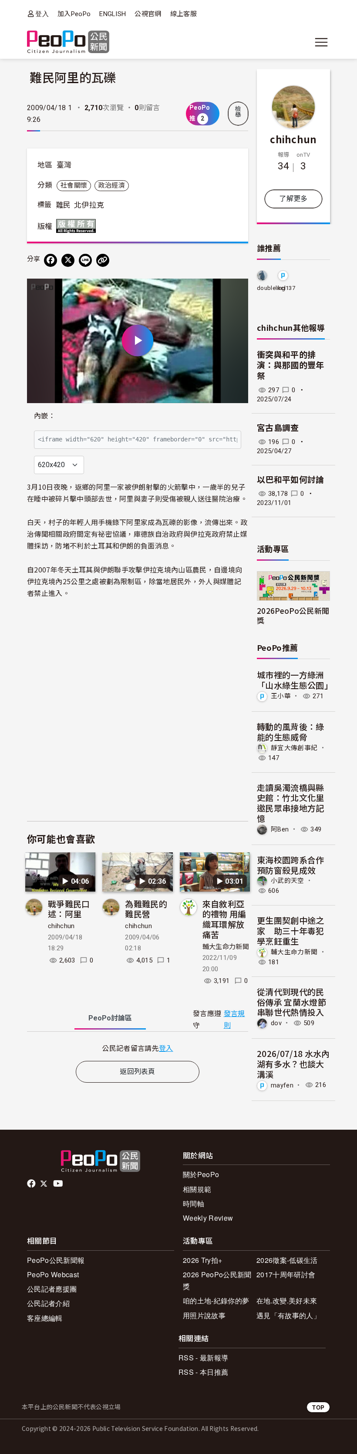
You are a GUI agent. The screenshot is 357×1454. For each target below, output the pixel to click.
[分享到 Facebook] (50, 260)
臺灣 (64, 165)
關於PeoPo (201, 1174)
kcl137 (286, 288)
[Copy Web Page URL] (102, 260)
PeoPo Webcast (53, 1274)
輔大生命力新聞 (225, 947)
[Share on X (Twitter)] (67, 260)
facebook (32, 1183)
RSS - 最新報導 (203, 1358)
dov (276, 1023)
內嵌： (44, 416)
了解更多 (293, 199)
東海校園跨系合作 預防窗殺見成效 (290, 865)
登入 (42, 13)
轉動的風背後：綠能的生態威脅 (290, 731)
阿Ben (280, 829)
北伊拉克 (89, 205)
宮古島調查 (278, 428)
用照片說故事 (204, 1315)
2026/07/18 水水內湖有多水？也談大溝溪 (293, 1063)
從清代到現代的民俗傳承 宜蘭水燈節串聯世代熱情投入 (291, 1002)
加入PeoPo (74, 14)
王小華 (281, 696)
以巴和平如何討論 (290, 480)
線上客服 (183, 14)
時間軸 (193, 1203)
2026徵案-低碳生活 (287, 1260)
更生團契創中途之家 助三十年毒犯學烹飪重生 (290, 930)
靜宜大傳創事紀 (294, 747)
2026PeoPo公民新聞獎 (293, 615)
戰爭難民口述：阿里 (69, 909)
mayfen (282, 1085)
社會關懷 (74, 185)
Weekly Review (208, 1218)
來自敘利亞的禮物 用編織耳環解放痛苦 (224, 919)
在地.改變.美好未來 (286, 1301)
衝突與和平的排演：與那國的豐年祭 (290, 365)
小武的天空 (287, 881)
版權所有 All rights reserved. (78, 226)
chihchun (61, 926)
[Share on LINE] (85, 260)
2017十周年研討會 (285, 1274)
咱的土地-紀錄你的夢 (216, 1301)
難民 (63, 205)
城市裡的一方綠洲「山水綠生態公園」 (295, 680)
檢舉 (238, 111)
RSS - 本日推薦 (203, 1372)
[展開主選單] (321, 42)
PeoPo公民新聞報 (55, 1260)
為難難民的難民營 (146, 909)
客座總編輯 (45, 1318)
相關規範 (197, 1189)
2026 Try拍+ (202, 1260)
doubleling (271, 288)
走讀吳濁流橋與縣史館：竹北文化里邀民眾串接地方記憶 (290, 802)
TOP (318, 1407)
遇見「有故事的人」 (288, 1315)
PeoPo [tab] (110, 1018)
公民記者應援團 (52, 1289)
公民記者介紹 (48, 1303)
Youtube (58, 1183)
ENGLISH (112, 14)
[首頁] (68, 42)
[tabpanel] (137, 1048)
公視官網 (148, 14)
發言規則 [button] (234, 1020)
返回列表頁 (137, 1071)
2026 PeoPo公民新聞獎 (217, 1280)
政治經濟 (111, 185)
